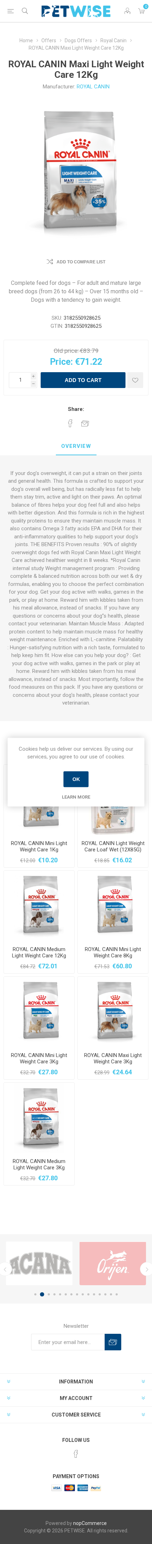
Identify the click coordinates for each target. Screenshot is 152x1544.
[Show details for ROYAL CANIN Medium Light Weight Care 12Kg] (39, 906)
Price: (61, 362)
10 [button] (88, 1294)
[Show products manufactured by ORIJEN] (113, 1263)
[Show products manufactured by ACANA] (39, 1263)
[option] (39, 1263)
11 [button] (94, 1294)
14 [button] (111, 1294)
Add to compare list (81, 262)
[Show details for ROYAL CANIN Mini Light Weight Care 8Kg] (113, 906)
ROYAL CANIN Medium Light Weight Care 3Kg (39, 1164)
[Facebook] (76, 1453)
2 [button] (42, 1294)
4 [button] (54, 1294)
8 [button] (77, 1294)
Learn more (76, 796)
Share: (76, 409)
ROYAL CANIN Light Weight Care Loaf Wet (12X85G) (113, 846)
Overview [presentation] (76, 446)
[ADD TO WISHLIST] (135, 380)
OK (76, 779)
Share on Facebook (70, 423)
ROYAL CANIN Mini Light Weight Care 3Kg (39, 1058)
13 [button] (105, 1294)
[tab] (76, 446)
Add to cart (83, 380)
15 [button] (117, 1294)
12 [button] (100, 1294)
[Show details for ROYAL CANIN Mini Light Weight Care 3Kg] (39, 1012)
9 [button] (83, 1294)
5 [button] (60, 1294)
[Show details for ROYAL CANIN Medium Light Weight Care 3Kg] (39, 1118)
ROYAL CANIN (93, 86)
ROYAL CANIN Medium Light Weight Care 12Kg (39, 952)
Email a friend (85, 423)
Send (113, 1342)
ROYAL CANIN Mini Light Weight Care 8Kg (113, 952)
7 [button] (71, 1294)
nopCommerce (90, 1523)
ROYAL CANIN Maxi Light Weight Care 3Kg (113, 1058)
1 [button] (35, 1294)
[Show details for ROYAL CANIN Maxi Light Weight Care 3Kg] (113, 1012)
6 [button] (66, 1294)
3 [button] (49, 1294)
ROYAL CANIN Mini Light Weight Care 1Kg (39, 846)
